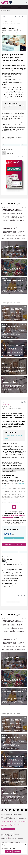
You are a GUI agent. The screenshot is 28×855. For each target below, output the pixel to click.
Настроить (17, 851)
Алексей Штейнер (10, 560)
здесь (5, 819)
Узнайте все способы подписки (14, 544)
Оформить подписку (8, 829)
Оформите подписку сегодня (14, 538)
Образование (5, 342)
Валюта (19, 7)
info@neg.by (9, 824)
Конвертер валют (6, 7)
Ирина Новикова (10, 152)
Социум (4, 306)
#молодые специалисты (10, 552)
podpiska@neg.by (16, 824)
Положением (12, 847)
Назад (4, 16)
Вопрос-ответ (6, 19)
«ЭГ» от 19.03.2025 (11, 23)
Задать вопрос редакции (6, 825)
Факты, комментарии (6, 324)
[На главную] (7, 2)
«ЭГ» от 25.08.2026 (11, 408)
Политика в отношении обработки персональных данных (13, 821)
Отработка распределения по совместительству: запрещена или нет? (13, 437)
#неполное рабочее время (11, 145)
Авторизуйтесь (18, 547)
